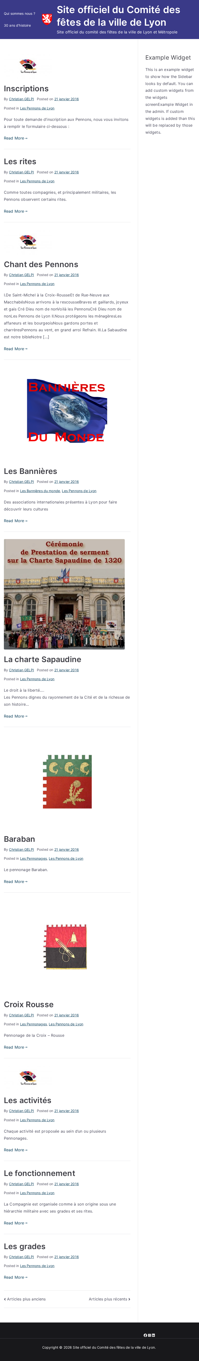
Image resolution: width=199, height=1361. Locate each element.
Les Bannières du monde (40, 491)
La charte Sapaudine (42, 659)
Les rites (20, 161)
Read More (14, 138)
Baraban (19, 839)
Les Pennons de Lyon (37, 108)
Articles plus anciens (26, 1299)
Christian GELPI (21, 99)
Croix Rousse (29, 1004)
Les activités (27, 1100)
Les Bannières (30, 471)
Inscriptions (26, 88)
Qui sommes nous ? (19, 13)
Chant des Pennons (41, 264)
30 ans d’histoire (17, 25)
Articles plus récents (108, 1299)
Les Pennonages (33, 858)
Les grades (25, 1246)
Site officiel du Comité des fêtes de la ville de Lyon (114, 1347)
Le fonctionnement (39, 1173)
